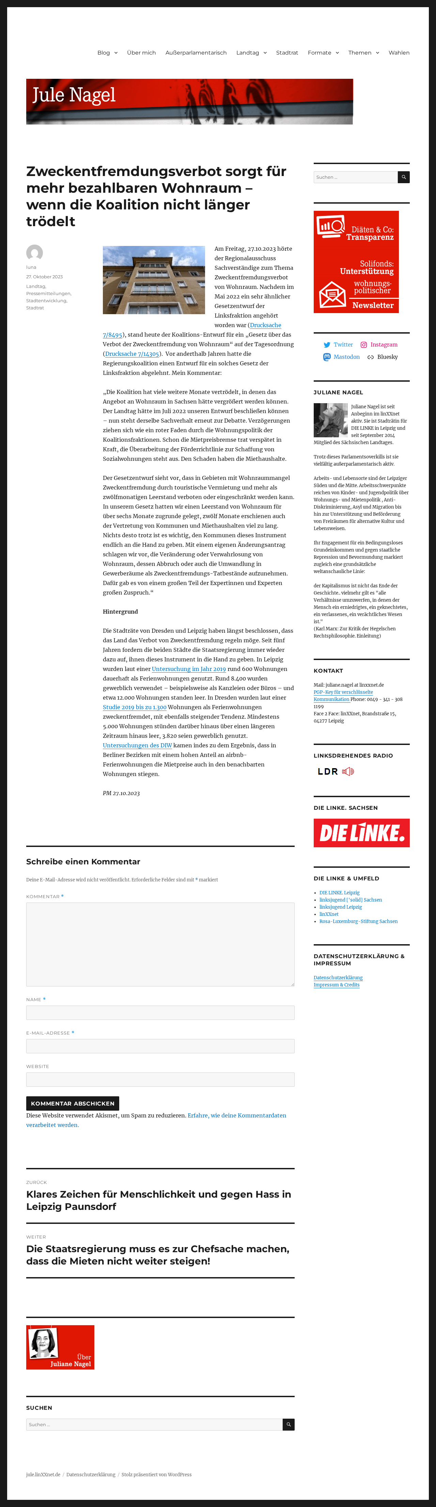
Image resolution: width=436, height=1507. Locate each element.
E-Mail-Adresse (50, 1033)
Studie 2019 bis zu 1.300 (135, 707)
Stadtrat (287, 52)
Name (36, 1000)
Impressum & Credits (337, 985)
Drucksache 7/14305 (132, 353)
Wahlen (399, 52)
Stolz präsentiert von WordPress (157, 1475)
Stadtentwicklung (46, 300)
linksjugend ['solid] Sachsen (351, 900)
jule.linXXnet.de (43, 1475)
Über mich (141, 52)
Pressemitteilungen (48, 293)
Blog (103, 52)
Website (37, 1066)
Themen (360, 52)
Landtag (247, 52)
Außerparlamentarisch (196, 52)
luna (31, 267)
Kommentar (45, 896)
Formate (319, 52)
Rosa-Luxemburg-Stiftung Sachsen (359, 921)
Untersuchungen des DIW (137, 745)
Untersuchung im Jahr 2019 (189, 668)
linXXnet (329, 914)
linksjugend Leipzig (341, 907)
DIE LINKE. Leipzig (340, 893)
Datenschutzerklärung (338, 978)
